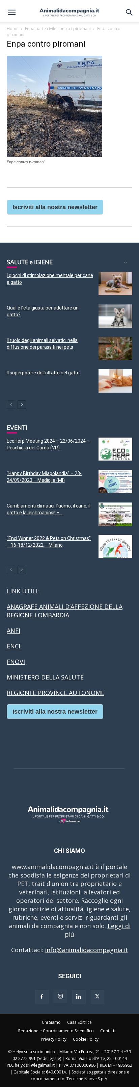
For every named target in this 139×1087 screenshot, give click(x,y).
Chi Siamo (51, 1022)
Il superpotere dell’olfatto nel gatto (43, 372)
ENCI (13, 646)
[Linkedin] (79, 997)
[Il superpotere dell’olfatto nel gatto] (115, 381)
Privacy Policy (53, 1039)
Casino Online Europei (39, 731)
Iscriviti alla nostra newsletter (55, 207)
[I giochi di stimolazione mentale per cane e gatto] (115, 283)
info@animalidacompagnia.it (86, 950)
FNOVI (16, 662)
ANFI (13, 630)
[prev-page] (11, 404)
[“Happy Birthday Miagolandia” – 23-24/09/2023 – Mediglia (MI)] (115, 481)
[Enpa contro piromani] (54, 154)
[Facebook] (42, 997)
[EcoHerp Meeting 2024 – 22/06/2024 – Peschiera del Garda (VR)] (115, 449)
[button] (11, 12)
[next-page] (22, 404)
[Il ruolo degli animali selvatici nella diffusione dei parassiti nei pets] (115, 348)
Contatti (107, 1031)
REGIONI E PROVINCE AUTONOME (55, 693)
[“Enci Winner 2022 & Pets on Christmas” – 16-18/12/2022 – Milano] (115, 546)
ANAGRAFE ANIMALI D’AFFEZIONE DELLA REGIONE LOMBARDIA (64, 610)
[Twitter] (97, 997)
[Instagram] (60, 996)
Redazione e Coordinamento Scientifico (56, 1031)
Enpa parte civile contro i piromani (58, 28)
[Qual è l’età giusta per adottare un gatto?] (115, 316)
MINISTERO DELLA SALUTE (45, 677)
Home (13, 28)
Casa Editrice (79, 1022)
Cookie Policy (86, 1039)
